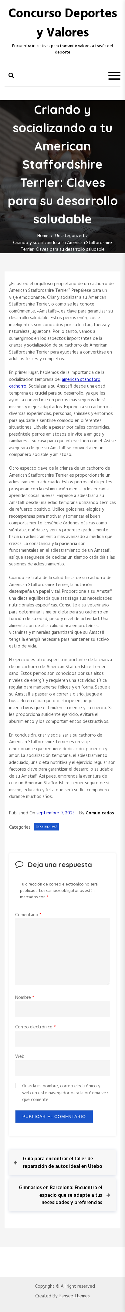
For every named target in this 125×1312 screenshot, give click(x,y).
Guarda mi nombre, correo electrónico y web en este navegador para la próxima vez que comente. (65, 1093)
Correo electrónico (35, 1027)
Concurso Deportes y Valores (62, 23)
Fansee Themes (74, 1296)
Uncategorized (46, 826)
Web (20, 1056)
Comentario (28, 915)
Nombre (24, 997)
